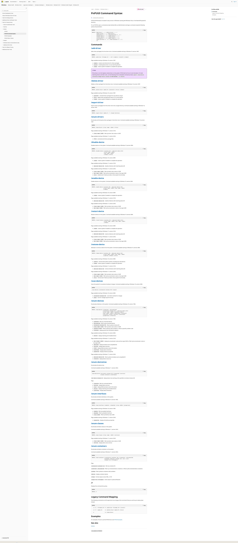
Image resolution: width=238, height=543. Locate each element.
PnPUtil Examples (118, 519)
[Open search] (232, 2)
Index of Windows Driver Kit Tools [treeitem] (9, 15)
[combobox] (13, 11)
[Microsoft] (2, 1)
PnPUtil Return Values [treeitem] (9, 38)
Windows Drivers (104, 9)
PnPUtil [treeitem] (5, 31)
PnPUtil (93, 526)
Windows (97, 9)
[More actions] (146, 9)
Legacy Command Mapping (218, 13)
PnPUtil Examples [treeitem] (8, 35)
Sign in (235, 1)
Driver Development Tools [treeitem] (7, 13)
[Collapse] (26, 8)
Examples (214, 14)
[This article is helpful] (222, 19)
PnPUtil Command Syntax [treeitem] (10, 33)
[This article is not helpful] (224, 19)
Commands (214, 11)
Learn (92, 9)
